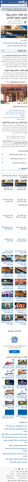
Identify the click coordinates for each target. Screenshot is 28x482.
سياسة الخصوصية (10, 476)
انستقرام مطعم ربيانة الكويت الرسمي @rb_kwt (14, 43)
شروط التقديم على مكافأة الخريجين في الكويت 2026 (15, 441)
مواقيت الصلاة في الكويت (21, 471)
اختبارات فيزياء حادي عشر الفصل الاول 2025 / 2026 (14, 437)
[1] (2, 78)
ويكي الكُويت (12, 65)
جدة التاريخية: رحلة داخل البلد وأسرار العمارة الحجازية (16, 449)
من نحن (12, 471)
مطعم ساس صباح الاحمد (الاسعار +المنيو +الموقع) (15, 115)
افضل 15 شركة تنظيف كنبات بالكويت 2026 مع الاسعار (15, 430)
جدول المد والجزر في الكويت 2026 (18, 462)
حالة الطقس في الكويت (22, 474)
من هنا (8, 136)
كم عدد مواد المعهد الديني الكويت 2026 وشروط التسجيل (14, 455)
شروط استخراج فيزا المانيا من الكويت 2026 (16, 459)
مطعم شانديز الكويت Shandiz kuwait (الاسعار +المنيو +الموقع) (14, 118)
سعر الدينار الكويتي (23, 478)
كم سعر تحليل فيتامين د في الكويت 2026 (16, 426)
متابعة (14, 351)
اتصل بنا (12, 474)
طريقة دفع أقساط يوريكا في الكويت (18, 445)
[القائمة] (1, 2)
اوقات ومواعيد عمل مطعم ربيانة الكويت (15, 112)
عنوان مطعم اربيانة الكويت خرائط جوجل (17, 46)
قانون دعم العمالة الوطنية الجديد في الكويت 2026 (14, 434)
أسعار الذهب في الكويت (22, 476)
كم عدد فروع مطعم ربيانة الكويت (17, 110)
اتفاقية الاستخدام (10, 478)
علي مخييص (10, 21)
